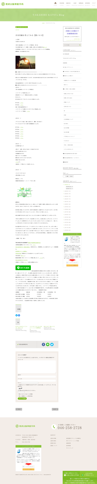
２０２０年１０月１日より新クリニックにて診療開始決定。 (36, 328)
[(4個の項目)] (64, 176)
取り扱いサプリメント (68, 67)
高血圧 (71, 176)
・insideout (66, 140)
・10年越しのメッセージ (69, 136)
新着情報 (65, 62)
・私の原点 (65, 123)
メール (20, 378)
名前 (19, 374)
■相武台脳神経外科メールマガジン (71, 157)
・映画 (64, 115)
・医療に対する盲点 (67, 97)
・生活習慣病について (68, 119)
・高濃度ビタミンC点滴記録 (69, 80)
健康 (67, 176)
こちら (21, 102)
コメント (20, 359)
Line (47, 344)
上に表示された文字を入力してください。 (27, 390)
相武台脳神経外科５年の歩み (22, 260)
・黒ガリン (65, 84)
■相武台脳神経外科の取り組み (70, 153)
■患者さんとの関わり (68, 75)
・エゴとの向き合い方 (68, 149)
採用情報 (68, 445)
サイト (19, 382)
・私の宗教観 (66, 127)
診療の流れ (53, 443)
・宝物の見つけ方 (67, 106)
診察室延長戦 (18, 253)
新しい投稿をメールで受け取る (26, 396)
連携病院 (68, 443)
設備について (53, 445)
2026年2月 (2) (69, 186)
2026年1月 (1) (69, 188)
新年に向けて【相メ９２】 (49, 326)
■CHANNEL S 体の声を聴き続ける (71, 71)
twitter (52, 344)
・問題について (66, 102)
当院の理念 (53, 440)
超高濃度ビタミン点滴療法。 (21, 251)
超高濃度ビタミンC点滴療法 (73, 438)
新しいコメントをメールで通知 (26, 394)
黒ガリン (23, 255)
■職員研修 (65, 162)
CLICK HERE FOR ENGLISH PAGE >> (74, 40)
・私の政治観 (66, 132)
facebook (43, 344)
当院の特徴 (53, 438)
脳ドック (45, 47)
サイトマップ (69, 448)
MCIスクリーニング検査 (72, 440)
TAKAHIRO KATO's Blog (22, 27)
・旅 (64, 110)
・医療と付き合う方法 (68, 93)
